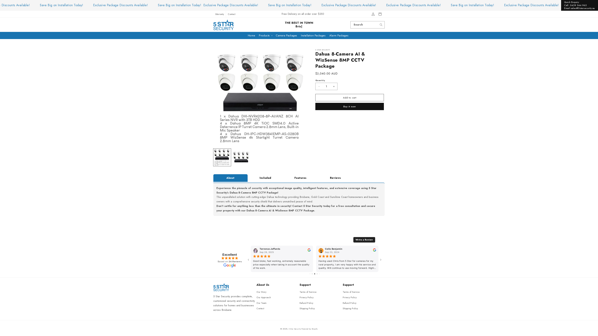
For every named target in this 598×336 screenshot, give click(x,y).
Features (300, 178)
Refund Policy (306, 303)
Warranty (219, 14)
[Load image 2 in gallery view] (241, 157)
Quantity (320, 80)
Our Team (261, 303)
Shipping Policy (307, 308)
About (230, 178)
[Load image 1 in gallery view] (222, 157)
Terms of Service (308, 292)
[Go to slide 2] (312, 273)
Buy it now (349, 106)
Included (265, 178)
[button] (265, 35)
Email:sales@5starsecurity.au (579, 8)
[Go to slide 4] (317, 273)
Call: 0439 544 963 (575, 5)
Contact (231, 14)
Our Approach (263, 297)
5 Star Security (295, 329)
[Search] (381, 24)
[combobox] (367, 24)
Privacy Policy (306, 297)
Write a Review (364, 239)
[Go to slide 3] (314, 273)
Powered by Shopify (309, 329)
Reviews (335, 178)
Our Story (261, 292)
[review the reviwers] (309, 250)
